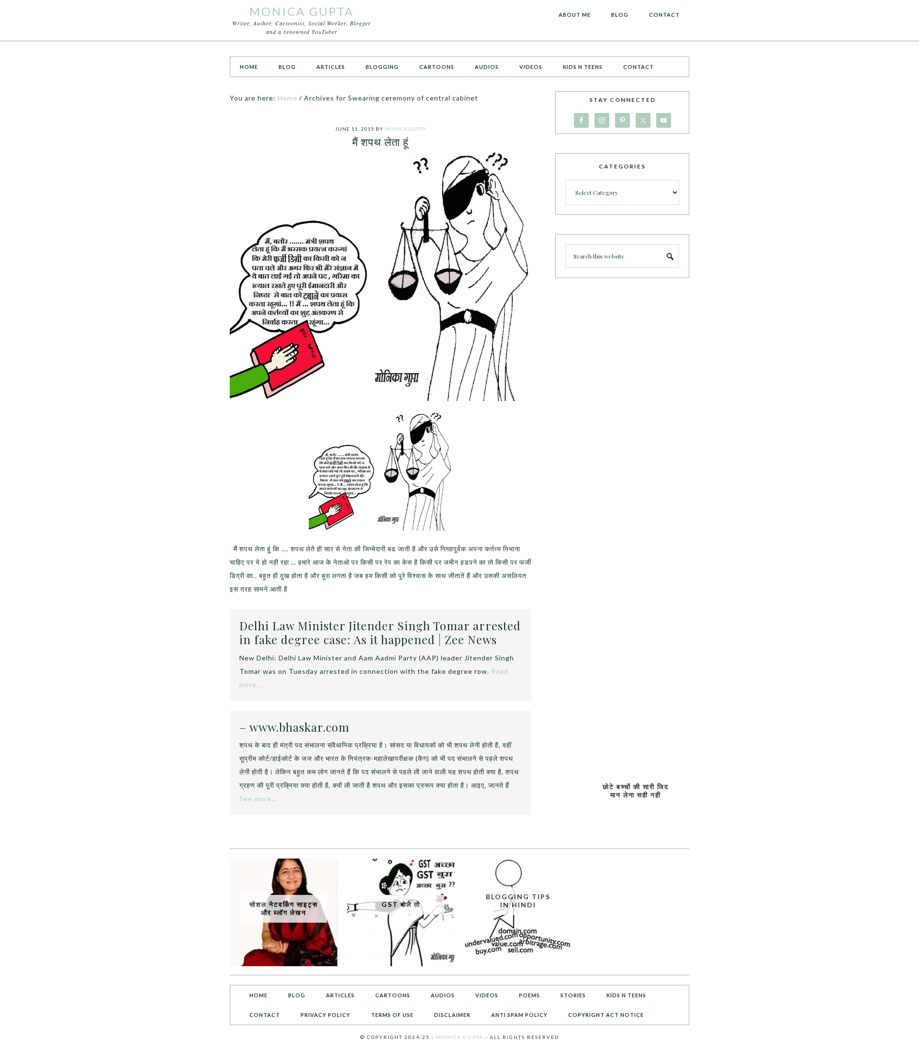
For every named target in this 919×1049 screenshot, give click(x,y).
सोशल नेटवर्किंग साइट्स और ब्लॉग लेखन (283, 908)
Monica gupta (459, 1037)
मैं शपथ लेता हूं (380, 141)
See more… (258, 798)
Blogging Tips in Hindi (518, 901)
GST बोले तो (400, 904)
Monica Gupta (301, 11)
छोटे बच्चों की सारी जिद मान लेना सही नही (636, 790)
